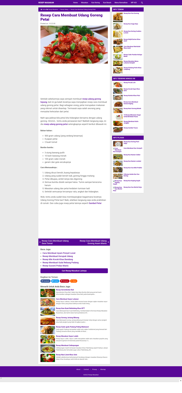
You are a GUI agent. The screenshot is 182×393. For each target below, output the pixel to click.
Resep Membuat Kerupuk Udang (58, 256)
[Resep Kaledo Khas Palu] (118, 97)
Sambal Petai (95, 203)
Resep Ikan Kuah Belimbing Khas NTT (70, 308)
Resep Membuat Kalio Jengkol (131, 122)
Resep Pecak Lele (130, 82)
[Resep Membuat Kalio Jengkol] (118, 123)
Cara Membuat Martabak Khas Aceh (132, 47)
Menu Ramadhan (121, 3)
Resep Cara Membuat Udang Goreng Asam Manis (93, 242)
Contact (86, 369)
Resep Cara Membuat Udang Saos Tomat (55, 242)
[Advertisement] (74, 80)
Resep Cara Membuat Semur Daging (131, 102)
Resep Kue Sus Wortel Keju (133, 187)
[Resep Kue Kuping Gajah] (118, 182)
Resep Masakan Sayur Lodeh (67, 336)
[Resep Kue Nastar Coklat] (118, 156)
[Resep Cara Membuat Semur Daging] (118, 104)
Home (75, 3)
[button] (73, 281)
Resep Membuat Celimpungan (67, 345)
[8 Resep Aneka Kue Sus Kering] (118, 176)
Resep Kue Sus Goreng (131, 13)
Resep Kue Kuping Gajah (132, 181)
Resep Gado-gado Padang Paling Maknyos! (72, 327)
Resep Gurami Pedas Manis (55, 265)
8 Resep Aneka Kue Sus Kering (131, 175)
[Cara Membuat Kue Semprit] (118, 150)
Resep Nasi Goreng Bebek (132, 108)
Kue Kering (95, 3)
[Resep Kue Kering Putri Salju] (118, 143)
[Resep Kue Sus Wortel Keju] (118, 189)
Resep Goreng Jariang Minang (67, 318)
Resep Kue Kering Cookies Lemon (132, 32)
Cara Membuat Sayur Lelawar (67, 299)
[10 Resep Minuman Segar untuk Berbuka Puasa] (118, 117)
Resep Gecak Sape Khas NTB (132, 89)
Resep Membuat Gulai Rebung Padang (61, 262)
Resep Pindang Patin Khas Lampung (132, 68)
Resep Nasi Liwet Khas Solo (66, 355)
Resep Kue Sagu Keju (131, 24)
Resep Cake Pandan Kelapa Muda (133, 55)
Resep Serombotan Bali (65, 290)
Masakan (84, 3)
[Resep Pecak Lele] (118, 84)
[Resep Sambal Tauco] (118, 129)
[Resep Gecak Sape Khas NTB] (118, 91)
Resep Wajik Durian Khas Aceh (132, 40)
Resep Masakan (46, 2)
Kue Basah (107, 3)
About (78, 369)
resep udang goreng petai (56, 124)
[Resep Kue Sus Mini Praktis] (118, 169)
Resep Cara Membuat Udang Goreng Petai (71, 17)
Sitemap (103, 369)
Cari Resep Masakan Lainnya (74, 271)
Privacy (94, 369)
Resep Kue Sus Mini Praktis (133, 168)
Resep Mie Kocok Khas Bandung (58, 259)
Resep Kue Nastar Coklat (132, 155)
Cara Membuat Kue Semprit (133, 148)
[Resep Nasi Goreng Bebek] (118, 110)
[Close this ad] (180, 380)
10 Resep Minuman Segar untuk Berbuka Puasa (132, 115)
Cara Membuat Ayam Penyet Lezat (59, 253)
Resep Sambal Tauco (131, 128)
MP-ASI (134, 3)
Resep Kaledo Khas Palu (132, 95)
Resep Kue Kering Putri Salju (131, 142)
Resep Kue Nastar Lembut (132, 161)
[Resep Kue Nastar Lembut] (118, 163)
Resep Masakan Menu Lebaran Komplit (131, 62)
